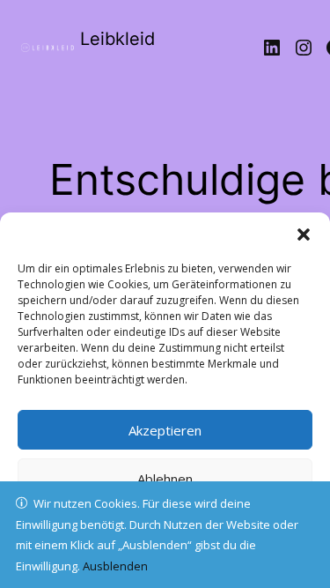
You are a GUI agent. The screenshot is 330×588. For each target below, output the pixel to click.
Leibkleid (117, 38)
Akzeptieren (165, 430)
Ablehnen (165, 479)
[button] (303, 234)
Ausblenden (115, 566)
